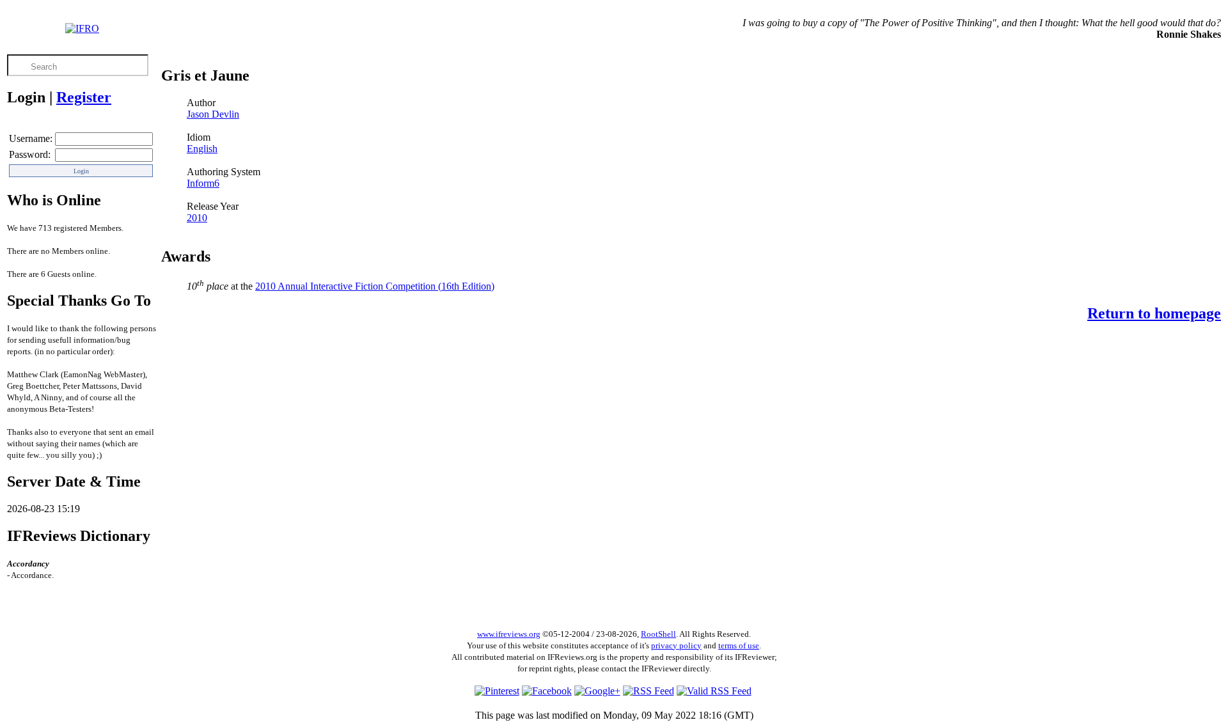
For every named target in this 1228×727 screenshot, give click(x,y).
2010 (197, 217)
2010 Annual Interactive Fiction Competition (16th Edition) (374, 286)
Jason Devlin (213, 114)
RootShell (658, 634)
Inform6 (203, 183)
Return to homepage (1154, 313)
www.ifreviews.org (508, 634)
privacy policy (676, 645)
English (202, 148)
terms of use (738, 645)
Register (83, 97)
